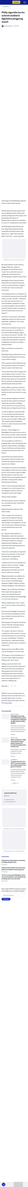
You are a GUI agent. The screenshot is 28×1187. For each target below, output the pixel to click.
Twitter (11, 685)
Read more (6, 795)
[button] (3, 1184)
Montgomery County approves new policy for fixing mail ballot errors (13, 861)
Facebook (8, 685)
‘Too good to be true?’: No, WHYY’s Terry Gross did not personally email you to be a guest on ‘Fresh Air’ (18, 764)
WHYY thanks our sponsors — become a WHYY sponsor (14, 259)
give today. (9, 703)
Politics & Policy (15, 714)
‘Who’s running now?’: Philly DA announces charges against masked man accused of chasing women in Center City (18, 743)
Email (14, 685)
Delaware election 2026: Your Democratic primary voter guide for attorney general (13, 868)
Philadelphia (6, 6)
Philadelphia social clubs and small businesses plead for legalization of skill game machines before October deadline (18, 719)
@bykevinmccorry (10, 799)
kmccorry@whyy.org (10, 801)
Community (14, 759)
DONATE (16, 2)
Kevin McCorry (9, 26)
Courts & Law (14, 737)
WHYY (6, 2)
